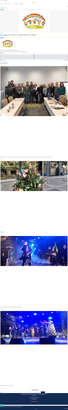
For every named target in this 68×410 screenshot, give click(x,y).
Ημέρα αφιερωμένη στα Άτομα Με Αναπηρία (6, 385)
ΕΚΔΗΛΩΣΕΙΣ (21, 3)
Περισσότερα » (1, 159)
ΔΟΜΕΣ (6, 3)
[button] (34, 55)
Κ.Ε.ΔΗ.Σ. (2, 3)
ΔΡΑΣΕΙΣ (9, 3)
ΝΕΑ (12, 3)
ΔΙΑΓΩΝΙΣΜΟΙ (16, 3)
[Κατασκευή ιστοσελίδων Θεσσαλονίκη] (66, 408)
